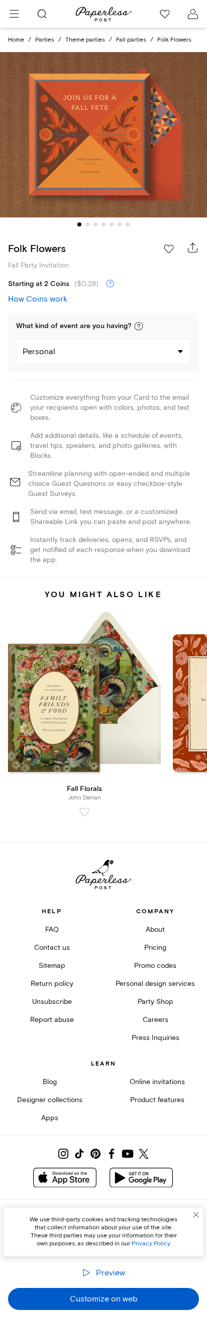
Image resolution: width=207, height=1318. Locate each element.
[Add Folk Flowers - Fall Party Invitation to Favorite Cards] (169, 249)
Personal (39, 352)
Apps (49, 1118)
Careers (155, 1019)
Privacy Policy (151, 1243)
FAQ (52, 929)
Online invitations (157, 1082)
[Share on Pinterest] (95, 1154)
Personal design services (155, 983)
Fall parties (131, 40)
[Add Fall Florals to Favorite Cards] (84, 812)
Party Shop (155, 1001)
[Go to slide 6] (120, 224)
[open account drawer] (193, 14)
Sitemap (52, 965)
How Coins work (37, 299)
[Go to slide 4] (103, 224)
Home (16, 40)
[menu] (14, 14)
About (155, 929)
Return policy (52, 983)
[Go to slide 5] (112, 224)
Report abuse (52, 1019)
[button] (139, 326)
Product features (157, 1100)
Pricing (155, 947)
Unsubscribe (52, 1001)
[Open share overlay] (193, 247)
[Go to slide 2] (87, 224)
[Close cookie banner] (196, 1215)
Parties (44, 40)
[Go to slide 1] (79, 224)
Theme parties (85, 40)
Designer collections (49, 1100)
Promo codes (155, 965)
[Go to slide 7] (128, 224)
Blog (50, 1082)
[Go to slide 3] (95, 224)
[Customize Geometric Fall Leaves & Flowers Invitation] (103, 135)
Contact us (52, 947)
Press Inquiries (155, 1037)
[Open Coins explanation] (110, 284)
